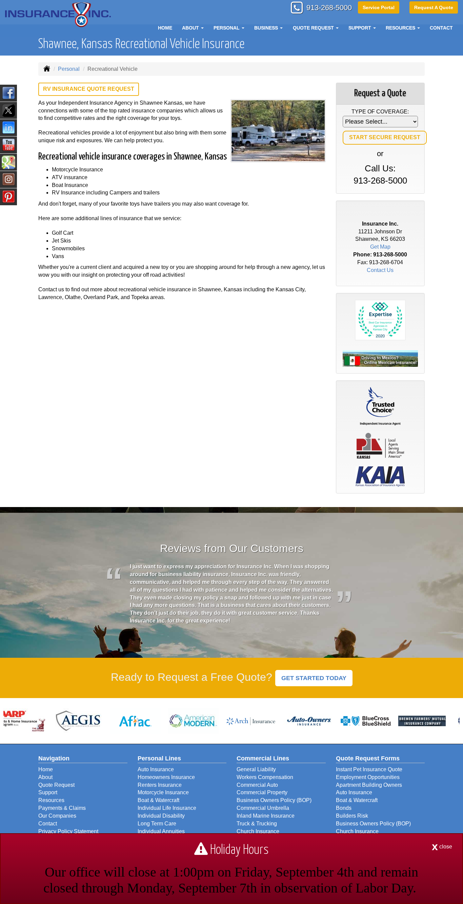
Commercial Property (262, 792)
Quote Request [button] (314, 27)
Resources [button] (401, 27)
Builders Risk (352, 816)
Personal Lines (159, 758)
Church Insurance (258, 831)
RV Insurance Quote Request (88, 89)
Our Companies (57, 816)
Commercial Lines (263, 758)
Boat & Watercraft (158, 800)
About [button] (191, 27)
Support (47, 792)
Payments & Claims (62, 808)
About (45, 777)
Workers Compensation (265, 777)
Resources (51, 800)
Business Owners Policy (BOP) (274, 800)
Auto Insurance (156, 769)
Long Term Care (157, 823)
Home (165, 27)
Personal (69, 69)
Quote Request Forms (368, 758)
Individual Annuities (161, 831)
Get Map (380, 247)
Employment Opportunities (368, 777)
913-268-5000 (329, 7)
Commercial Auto (257, 785)
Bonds (343, 808)
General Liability (256, 769)
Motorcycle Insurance (163, 792)
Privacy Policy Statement (68, 831)
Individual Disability (161, 816)
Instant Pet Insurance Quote (369, 769)
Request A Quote (433, 7)
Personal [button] (227, 27)
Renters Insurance (160, 785)
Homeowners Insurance (166, 777)
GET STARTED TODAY (313, 678)
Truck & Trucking (257, 823)
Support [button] (360, 27)
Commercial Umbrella (263, 808)
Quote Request (56, 785)
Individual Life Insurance (167, 808)
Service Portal (379, 7)
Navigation (53, 758)
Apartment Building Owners (369, 785)
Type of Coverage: (380, 111)
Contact (441, 27)
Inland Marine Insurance (266, 816)
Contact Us (380, 270)
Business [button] (266, 27)
